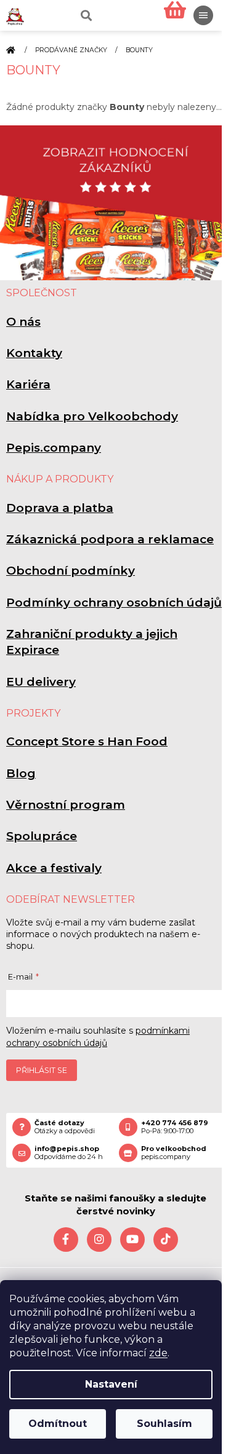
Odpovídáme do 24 (68, 1153)
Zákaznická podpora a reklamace (110, 539)
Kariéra (28, 384)
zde (158, 1353)
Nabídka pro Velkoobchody (92, 416)
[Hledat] (85, 15)
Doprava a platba (59, 508)
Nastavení (111, 1384)
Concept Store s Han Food (87, 741)
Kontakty (34, 353)
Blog (21, 773)
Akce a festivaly (54, 868)
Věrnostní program (65, 805)
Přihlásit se (41, 1070)
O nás (23, 322)
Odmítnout (57, 1423)
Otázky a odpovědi (64, 1127)
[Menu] (203, 15)
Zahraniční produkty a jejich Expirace (91, 642)
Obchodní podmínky (70, 571)
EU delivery (41, 682)
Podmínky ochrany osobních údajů (114, 602)
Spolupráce (41, 836)
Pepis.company (53, 448)
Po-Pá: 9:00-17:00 (174, 1127)
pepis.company (173, 1153)
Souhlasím (164, 1423)
